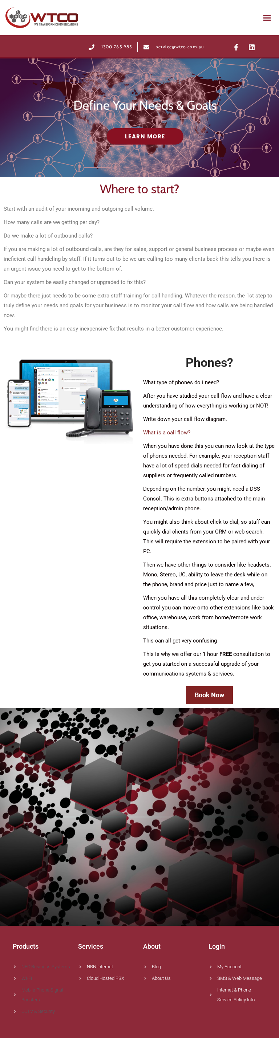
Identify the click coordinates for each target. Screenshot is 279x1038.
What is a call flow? (166, 432)
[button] (267, 17)
